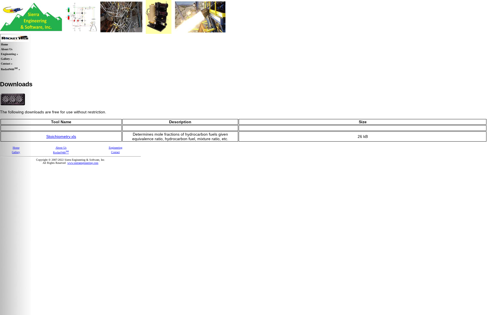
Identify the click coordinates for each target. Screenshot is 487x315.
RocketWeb (61, 152)
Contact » (6, 63)
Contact (115, 152)
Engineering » (9, 54)
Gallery (16, 152)
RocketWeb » (10, 69)
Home (4, 44)
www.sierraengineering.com (82, 162)
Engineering (115, 147)
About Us (6, 49)
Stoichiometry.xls (61, 136)
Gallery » (6, 58)
